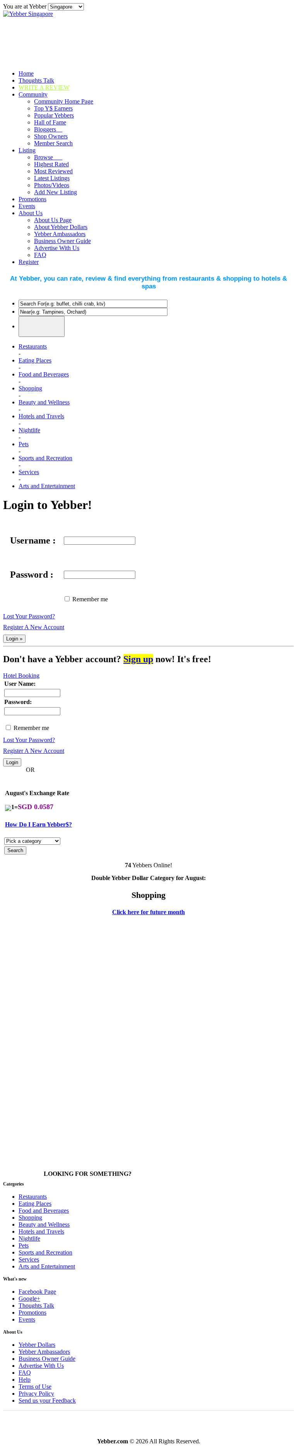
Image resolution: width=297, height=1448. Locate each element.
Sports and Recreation (45, 458)
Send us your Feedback (47, 1400)
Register (29, 262)
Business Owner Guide (62, 241)
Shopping (30, 388)
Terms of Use (35, 1386)
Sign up (138, 659)
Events (27, 206)
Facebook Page (37, 1291)
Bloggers (48, 129)
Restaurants (33, 346)
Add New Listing (55, 192)
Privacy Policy (36, 1393)
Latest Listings (52, 178)
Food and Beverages (44, 374)
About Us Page (53, 220)
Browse (48, 157)
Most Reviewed (53, 171)
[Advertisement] (34, 1044)
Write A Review (44, 87)
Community (33, 94)
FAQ (40, 255)
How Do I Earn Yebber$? (38, 824)
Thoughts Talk (36, 80)
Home (26, 73)
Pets (24, 444)
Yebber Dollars (37, 1344)
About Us (31, 213)
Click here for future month (148, 912)
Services (29, 472)
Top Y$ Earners (53, 108)
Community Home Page (63, 101)
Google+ (29, 1298)
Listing (27, 150)
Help (25, 1379)
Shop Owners (51, 136)
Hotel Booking (21, 675)
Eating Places (35, 360)
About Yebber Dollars (60, 227)
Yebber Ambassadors (59, 234)
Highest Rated (51, 164)
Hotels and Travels (41, 416)
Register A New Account (33, 627)
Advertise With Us (56, 248)
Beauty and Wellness (44, 402)
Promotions (32, 199)
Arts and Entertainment (47, 486)
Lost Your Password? (29, 616)
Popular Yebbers (54, 115)
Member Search (53, 143)
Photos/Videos (51, 185)
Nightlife (29, 430)
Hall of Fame (50, 122)
